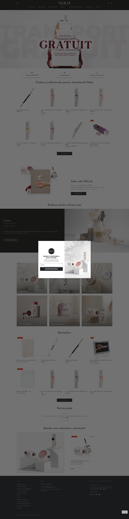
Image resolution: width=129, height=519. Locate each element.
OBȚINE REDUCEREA (51, 269)
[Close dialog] (89, 242)
